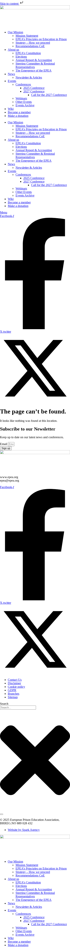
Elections (21, 56)
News (11, 74)
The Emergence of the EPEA (34, 70)
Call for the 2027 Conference (49, 95)
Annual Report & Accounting (34, 60)
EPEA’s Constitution (28, 53)
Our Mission (15, 32)
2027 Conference (34, 91)
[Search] (1, 814)
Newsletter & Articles (29, 77)
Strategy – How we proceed (33, 42)
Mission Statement (27, 35)
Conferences (23, 84)
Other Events (24, 101)
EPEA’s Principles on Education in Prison (41, 39)
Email (4, 444)
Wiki (11, 108)
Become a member (19, 112)
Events (12, 81)
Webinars (21, 98)
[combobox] (18, 708)
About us (13, 49)
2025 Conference (34, 88)
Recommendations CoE (30, 46)
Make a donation (18, 115)
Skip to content (9, 3)
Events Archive (25, 105)
